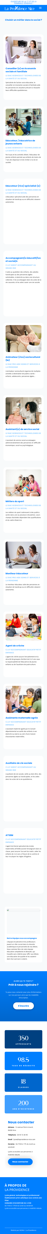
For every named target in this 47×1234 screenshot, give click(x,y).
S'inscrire (23, 1005)
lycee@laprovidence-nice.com (24, 1139)
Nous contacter (20, 1161)
